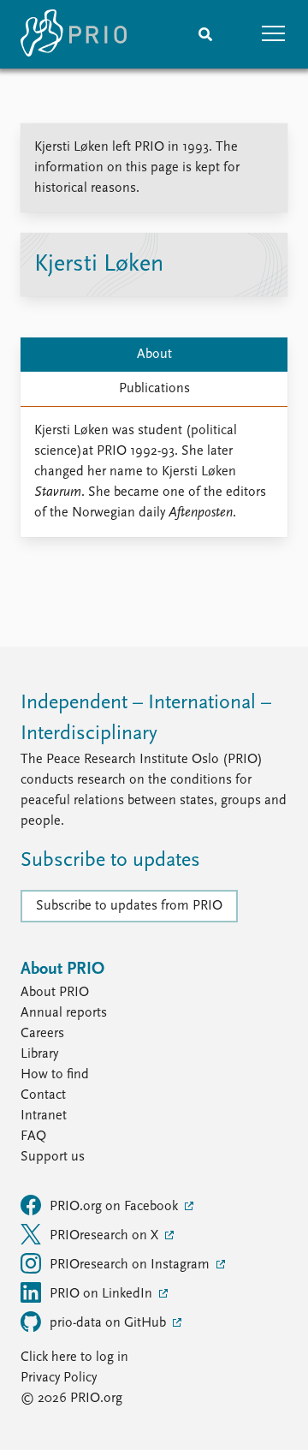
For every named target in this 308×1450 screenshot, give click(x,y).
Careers (42, 1034)
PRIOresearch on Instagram (131, 1265)
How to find (55, 1075)
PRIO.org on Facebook (115, 1207)
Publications (154, 389)
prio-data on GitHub (109, 1323)
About (154, 354)
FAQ (33, 1136)
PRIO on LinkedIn (103, 1294)
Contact (43, 1095)
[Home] (74, 34)
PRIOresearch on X (106, 1236)
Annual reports (64, 1013)
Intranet (44, 1116)
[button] (274, 34)
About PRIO (55, 992)
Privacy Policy (59, 1378)
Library (39, 1054)
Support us (53, 1157)
